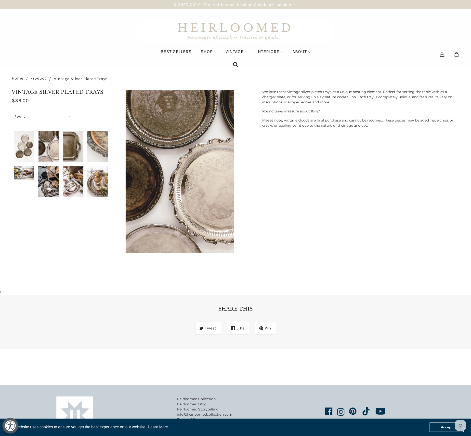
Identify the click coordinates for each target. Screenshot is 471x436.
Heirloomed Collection (196, 399)
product (38, 78)
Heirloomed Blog (192, 404)
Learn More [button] (158, 427)
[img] (442, 54)
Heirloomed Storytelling (198, 409)
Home (17, 78)
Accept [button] (447, 427)
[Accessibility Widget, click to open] (10, 426)
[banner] (236, 31)
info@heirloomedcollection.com (204, 414)
